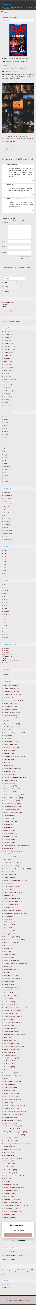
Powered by (13, 1240)
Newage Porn (7, 382)
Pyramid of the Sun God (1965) (12, 694)
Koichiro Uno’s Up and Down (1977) (13, 1016)
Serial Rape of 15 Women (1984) (13, 1010)
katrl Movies (7, 1284)
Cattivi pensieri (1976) (10, 1084)
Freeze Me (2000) (9, 907)
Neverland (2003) (8, 848)
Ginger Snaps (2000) (9, 1052)
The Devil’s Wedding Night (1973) (13, 978)
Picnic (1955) (7, 951)
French (6, 422)
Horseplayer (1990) (9, 827)
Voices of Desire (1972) (10, 1170)
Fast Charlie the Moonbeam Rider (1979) (15, 777)
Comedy (6, 352)
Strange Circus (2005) (10, 815)
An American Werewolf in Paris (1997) (14, 1135)
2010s (5, 550)
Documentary (7, 358)
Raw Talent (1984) (9, 1019)
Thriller (5, 397)
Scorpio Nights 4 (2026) (10, 1214)
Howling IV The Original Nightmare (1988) (15, 1132)
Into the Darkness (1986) (27, 149)
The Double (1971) (9, 883)
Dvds (5, 516)
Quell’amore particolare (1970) (12, 1199)
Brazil (5, 608)
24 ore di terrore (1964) (10, 931)
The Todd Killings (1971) (10, 1173)
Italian (5, 428)
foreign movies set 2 (7, 656)
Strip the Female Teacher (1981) (13, 851)
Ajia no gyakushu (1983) (10, 1028)
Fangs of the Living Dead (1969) (13, 901)
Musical (6, 527)
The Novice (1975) (9, 1064)
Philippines (7, 623)
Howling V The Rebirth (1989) (12, 1049)
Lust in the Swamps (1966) (11, 1043)
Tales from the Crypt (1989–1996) (11, 661)
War (5, 399)
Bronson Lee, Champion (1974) (12, 712)
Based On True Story (10, 513)
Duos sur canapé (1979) (10, 836)
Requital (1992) (8, 928)
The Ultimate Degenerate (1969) (12, 806)
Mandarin (6, 452)
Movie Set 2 (5, 650)
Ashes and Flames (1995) (11, 975)
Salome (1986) (8, 972)
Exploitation (7, 492)
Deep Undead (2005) (9, 750)
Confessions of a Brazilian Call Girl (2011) (15, 913)
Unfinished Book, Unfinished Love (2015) (15, 1034)
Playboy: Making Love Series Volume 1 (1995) (16, 1205)
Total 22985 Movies (7, 302)
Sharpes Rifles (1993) (10, 954)
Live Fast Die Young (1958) (11, 685)
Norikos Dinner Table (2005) (11, 1184)
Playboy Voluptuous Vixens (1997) (13, 768)
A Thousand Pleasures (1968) (12, 809)
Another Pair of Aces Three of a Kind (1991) (16, 1007)
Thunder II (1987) (8, 993)
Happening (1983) (8, 765)
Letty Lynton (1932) (9, 738)
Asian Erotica (7, 343)
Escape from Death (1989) (11, 1141)
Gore (5, 510)
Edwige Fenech (8, 530)
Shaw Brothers (8, 539)
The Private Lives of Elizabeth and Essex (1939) (17, 869)
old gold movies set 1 (8, 659)
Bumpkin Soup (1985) (10, 1055)
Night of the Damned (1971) (11, 1070)
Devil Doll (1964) (8, 727)
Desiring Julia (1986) (9, 1090)
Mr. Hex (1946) (8, 1178)
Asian (5, 340)
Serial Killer (7, 521)
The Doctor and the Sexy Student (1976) (15, 1176)
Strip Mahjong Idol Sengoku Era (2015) (14, 1114)
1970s (5, 562)
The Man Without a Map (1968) (12, 1075)
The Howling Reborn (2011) (11, 886)
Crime (5, 355)
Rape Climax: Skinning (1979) (12, 942)
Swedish (6, 434)
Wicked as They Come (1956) (12, 1129)
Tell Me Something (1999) (11, 741)
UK (4, 596)
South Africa (7, 626)
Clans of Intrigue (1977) (10, 786)
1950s (5, 568)
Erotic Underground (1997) (11, 1031)
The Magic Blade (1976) (10, 706)
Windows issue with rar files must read (12, 1255)
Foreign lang (7, 367)
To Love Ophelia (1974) (10, 1013)
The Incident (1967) (9, 1161)
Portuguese (7, 466)
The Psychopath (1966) (8, 149)
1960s (5, 565)
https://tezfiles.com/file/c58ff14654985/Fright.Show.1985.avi (19, 138)
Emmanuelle (7, 519)
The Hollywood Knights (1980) (12, 789)
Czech (5, 469)
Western (6, 402)
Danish (6, 440)
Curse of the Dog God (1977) (12, 801)
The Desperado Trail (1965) (11, 866)
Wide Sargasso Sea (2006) (11, 747)
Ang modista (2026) (9, 771)
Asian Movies (6, 663)
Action (5, 331)
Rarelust (7, 4)
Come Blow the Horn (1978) (11, 1108)
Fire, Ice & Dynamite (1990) (11, 1096)
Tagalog (6, 455)
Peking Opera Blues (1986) (11, 1058)
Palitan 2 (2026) (8, 948)
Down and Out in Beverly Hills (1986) (14, 1187)
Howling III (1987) (8, 966)
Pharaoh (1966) (8, 730)
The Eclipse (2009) (9, 759)
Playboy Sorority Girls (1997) (12, 937)
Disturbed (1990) (8, 824)
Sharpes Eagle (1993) (10, 877)
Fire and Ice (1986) (9, 1102)
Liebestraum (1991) (9, 895)
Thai (5, 460)
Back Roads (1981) (9, 1167)
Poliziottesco (7, 498)
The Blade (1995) (8, 889)
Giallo (5, 501)
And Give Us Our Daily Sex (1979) (13, 1120)
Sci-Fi (5, 388)
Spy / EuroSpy (8, 495)
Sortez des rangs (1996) (10, 874)
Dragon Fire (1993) (9, 753)
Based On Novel (8, 504)
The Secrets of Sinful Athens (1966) (14, 1046)
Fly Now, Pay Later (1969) (11, 1138)
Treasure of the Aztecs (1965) (12, 691)
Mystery (6, 376)
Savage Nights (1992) (10, 1193)
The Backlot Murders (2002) (11, 839)
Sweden (6, 605)
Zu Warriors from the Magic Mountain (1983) (16, 963)
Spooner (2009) (8, 919)
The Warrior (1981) (9, 981)
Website (3, 252)
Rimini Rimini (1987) (9, 1152)
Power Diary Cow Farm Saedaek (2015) (15, 1111)
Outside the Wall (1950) (10, 1217)
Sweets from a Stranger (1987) (12, 803)
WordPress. (26, 1300)
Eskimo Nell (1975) (9, 1155)
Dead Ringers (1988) (9, 830)
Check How (7, 267)
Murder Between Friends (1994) (12, 1099)
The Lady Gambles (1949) (11, 987)
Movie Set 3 (5, 652)
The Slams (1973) (9, 818)
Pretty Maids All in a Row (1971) (13, 892)
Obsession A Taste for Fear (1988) (13, 798)
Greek (5, 437)
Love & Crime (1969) (9, 871)
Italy (5, 587)
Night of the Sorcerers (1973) (12, 724)
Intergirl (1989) (8, 735)
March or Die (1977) (9, 1067)
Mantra (20, 1300)
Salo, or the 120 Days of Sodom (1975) (14, 733)
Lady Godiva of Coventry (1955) (12, 1081)
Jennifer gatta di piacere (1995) (12, 1211)
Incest (5, 373)
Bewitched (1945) (8, 999)
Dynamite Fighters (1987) (11, 709)
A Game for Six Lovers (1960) (12, 960)
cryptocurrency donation (8, 1259)
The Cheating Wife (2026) (11, 1123)
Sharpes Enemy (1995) (10, 703)
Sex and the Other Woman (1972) (13, 1158)
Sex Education (8, 391)
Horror (10, 20)
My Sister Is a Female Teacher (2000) (14, 939)
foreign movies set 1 (7, 654)
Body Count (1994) (9, 1025)
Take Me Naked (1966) (10, 792)
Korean (6, 481)
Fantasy (6, 364)
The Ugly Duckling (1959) (11, 715)
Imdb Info (13, 68)
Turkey (6, 632)
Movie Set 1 (5, 648)
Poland (6, 637)
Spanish (6, 419)
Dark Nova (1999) (8, 916)
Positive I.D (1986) (9, 957)
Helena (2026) (7, 860)
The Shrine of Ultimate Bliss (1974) (13, 700)
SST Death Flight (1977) (10, 1005)
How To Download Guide (9, 1251)
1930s (5, 574)
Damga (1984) (8, 1078)
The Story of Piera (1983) (11, 1087)
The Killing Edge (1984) (10, 1190)
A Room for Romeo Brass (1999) (13, 910)
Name (3, 242)
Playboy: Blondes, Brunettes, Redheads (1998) (17, 845)
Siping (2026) (7, 1037)
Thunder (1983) (8, 990)
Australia (6, 611)
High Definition (8, 507)
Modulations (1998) (9, 1196)
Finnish (6, 446)
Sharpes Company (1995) (11, 780)
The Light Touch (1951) (10, 833)
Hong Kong (7, 614)
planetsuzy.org (8, 1287)
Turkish (6, 478)
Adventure (6, 334)
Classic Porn (7, 349)
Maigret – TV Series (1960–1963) (13, 812)
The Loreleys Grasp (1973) (11, 718)
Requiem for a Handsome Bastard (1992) (15, 756)
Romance (6, 385)
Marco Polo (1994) (9, 945)
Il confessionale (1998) (10, 857)
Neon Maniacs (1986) (10, 969)
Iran (5, 629)
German (6, 431)
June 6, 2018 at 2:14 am (20, 185)
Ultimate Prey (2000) (9, 925)
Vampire (6, 536)
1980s (7, 141)
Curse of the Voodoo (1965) (11, 688)
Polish (5, 472)
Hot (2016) (7, 762)
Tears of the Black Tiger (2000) (12, 1202)
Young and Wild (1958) (10, 774)
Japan (5, 599)
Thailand (6, 602)
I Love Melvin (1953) (9, 1164)
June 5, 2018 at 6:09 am (18, 199)
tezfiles (4, 306)
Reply (32, 180)
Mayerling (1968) (8, 697)
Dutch (5, 463)
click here (17, 321)
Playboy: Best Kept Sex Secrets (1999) (15, 1105)
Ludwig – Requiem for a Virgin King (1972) (15, 880)
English (11, 141)
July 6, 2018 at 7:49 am (25, 165)
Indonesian (7, 443)
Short (5, 394)
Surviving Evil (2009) (9, 934)
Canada (6, 617)
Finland (6, 634)
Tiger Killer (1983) (9, 1181)
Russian (6, 475)
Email (3, 247)
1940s (5, 571)
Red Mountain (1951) (9, 1061)
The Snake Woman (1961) (11, 904)
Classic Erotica (8, 346)
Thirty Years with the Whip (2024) (13, 1022)
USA (14, 141)
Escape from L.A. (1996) (10, 821)
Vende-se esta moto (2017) (11, 1208)
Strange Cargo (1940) (10, 1040)
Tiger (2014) (7, 721)
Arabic (5, 457)
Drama (5, 361)
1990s (5, 556)
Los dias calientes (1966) (11, 1073)
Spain (5, 593)
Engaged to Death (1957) (11, 996)
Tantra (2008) (7, 854)
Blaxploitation (7, 524)
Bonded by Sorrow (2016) (11, 1117)
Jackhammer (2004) (9, 1002)
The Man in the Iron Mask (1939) (13, 863)
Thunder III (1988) (9, 984)
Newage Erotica (8, 379)
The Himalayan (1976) (10, 783)
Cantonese (7, 449)
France (6, 590)
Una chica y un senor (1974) (11, 1093)
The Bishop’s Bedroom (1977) (12, 898)
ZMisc (5, 405)
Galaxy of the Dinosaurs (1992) (12, 1149)
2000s (5, 553)
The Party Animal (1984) (10, 922)
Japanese (6, 425)
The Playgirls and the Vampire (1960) (14, 795)
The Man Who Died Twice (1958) (13, 1126)
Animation (6, 337)
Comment (3, 226)
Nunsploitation (8, 533)
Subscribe (18, 1235)
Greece (6, 620)
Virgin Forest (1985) (9, 842)
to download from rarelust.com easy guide (21, 267)
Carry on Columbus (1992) (11, 744)
